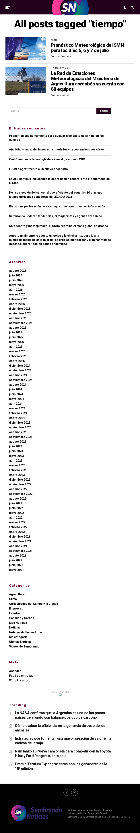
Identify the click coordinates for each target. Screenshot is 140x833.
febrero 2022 (18, 527)
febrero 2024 (18, 413)
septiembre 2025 (20, 323)
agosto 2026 (17, 270)
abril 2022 (15, 517)
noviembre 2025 (20, 313)
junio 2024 (16, 394)
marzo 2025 (17, 351)
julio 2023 (15, 446)
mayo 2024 (16, 399)
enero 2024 (17, 418)
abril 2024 (15, 403)
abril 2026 (15, 289)
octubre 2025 (18, 318)
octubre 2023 (18, 432)
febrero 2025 (18, 356)
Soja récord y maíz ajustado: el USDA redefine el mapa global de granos (58, 226)
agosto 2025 (17, 327)
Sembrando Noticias (60, 95)
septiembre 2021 (20, 551)
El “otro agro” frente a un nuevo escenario (38, 169)
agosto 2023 (17, 441)
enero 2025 (17, 361)
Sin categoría (18, 637)
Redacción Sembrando (61, 56)
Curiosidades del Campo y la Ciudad (33, 603)
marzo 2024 (17, 408)
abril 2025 (15, 346)
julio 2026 (15, 275)
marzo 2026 (17, 294)
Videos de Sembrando (24, 646)
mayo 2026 (16, 285)
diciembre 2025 (19, 308)
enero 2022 (17, 532)
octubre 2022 (18, 489)
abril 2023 (15, 460)
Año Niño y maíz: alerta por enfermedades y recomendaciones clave (56, 149)
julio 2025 (15, 332)
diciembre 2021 (19, 536)
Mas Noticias (18, 622)
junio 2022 (16, 508)
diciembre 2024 (19, 365)
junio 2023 (16, 451)
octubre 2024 (18, 375)
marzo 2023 (17, 465)
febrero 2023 (18, 470)
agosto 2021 (17, 555)
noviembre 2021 (20, 541)
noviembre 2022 (20, 484)
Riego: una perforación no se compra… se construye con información (57, 206)
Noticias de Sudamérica (25, 632)
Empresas (16, 608)
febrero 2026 (18, 299)
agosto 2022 (17, 498)
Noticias (14, 627)
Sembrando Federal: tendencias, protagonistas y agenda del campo (55, 216)
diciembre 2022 (19, 479)
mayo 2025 (16, 342)
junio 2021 (16, 565)
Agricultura (17, 594)
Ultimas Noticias (20, 641)
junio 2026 (16, 280)
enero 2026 (17, 304)
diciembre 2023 (19, 422)
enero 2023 (17, 475)
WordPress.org (19, 680)
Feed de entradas (21, 675)
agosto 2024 (17, 384)
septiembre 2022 (20, 494)
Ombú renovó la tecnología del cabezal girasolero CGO (47, 159)
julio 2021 (15, 560)
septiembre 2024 (20, 380)
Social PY (125, 817)
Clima (13, 599)
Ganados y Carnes (21, 618)
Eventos (14, 613)
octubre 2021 (18, 546)
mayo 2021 (16, 570)
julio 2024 (15, 389)
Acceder (15, 671)
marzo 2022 (17, 522)
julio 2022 (15, 503)
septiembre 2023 (20, 437)
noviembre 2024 (20, 370)
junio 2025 (16, 337)
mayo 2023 (16, 456)
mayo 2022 (16, 513)
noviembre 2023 (20, 427)
